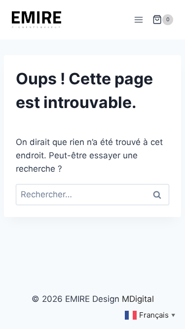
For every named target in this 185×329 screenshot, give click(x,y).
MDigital (138, 299)
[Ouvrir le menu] (138, 19)
